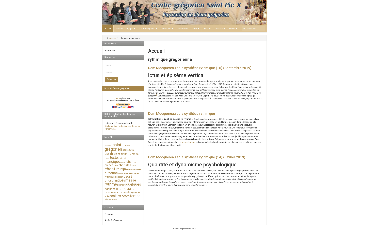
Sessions (181, 28)
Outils (195, 28)
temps (135, 196)
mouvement (132, 173)
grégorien (113, 149)
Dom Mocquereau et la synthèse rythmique (181, 114)
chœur (110, 180)
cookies (115, 196)
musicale (125, 192)
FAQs (206, 28)
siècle (134, 166)
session (119, 176)
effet (138, 192)
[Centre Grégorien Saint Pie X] (184, 12)
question (123, 162)
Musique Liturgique (124, 28)
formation (132, 169)
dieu (133, 189)
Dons (118, 98)
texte (114, 158)
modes (127, 145)
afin (132, 150)
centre (110, 153)
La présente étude (187, 142)
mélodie (120, 180)
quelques (133, 184)
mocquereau (112, 192)
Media (232, 28)
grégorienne (108, 145)
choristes (125, 165)
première (121, 185)
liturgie (121, 169)
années (107, 158)
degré (128, 176)
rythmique (110, 176)
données (110, 189)
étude (119, 158)
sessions (121, 154)
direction (111, 173)
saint (117, 144)
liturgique (112, 161)
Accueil (108, 28)
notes (125, 196)
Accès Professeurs (113, 220)
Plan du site (110, 50)
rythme (111, 184)
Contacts (109, 214)
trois (116, 165)
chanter (132, 162)
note (139, 170)
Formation (166, 28)
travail (123, 158)
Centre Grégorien (148, 28)
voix (107, 196)
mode (135, 154)
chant (110, 169)
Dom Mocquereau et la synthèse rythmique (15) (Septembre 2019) (199, 68)
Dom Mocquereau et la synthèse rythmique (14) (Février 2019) (196, 157)
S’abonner (111, 79)
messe (130, 180)
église (133, 192)
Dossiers (219, 28)
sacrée (126, 149)
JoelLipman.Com (113, 199)
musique (123, 188)
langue (123, 145)
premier (129, 154)
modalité (121, 173)
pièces (109, 165)
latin (107, 199)
